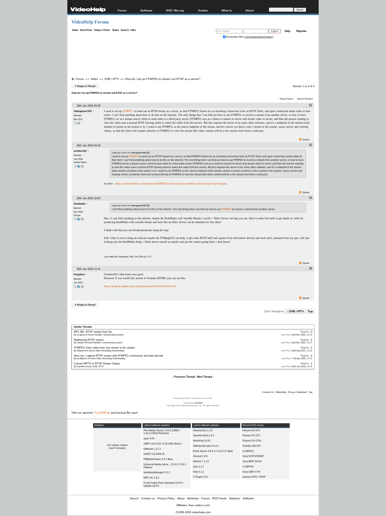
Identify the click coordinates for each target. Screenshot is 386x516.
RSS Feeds (219, 498)
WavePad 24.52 (201, 440)
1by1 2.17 (198, 466)
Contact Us (268, 392)
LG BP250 (248, 451)
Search (125, 30)
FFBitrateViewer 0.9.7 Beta (158, 459)
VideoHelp (280, 392)
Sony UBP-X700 (251, 471)
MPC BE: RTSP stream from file (93, 331)
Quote (306, 139)
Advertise (193, 498)
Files (133, 30)
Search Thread (304, 99)
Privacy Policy (166, 498)
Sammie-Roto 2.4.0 (203, 435)
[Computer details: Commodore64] (78, 287)
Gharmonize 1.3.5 (203, 430)
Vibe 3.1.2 (198, 471)
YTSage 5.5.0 (200, 476)
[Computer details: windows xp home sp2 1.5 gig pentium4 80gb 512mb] (78, 167)
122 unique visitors (117, 445)
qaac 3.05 (149, 438)
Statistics (234, 498)
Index (75, 30)
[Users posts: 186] (75, 219)
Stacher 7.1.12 (201, 461)
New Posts (86, 30)
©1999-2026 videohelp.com (193, 512)
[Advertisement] (193, 59)
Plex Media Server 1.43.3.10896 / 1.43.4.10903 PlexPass (162, 432)
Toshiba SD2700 (251, 446)
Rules (115, 30)
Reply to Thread (85, 86)
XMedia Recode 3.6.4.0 (206, 446)
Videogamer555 (83, 111)
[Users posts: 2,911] (75, 167)
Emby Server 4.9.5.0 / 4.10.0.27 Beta (213, 451)
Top (310, 311)
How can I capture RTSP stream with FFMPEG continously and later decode (118, 355)
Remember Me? (235, 37)
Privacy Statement (297, 392)
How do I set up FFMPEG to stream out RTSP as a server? (162, 79)
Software (146, 10)
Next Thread (204, 376)
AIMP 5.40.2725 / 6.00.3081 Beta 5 (163, 443)
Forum (122, 10)
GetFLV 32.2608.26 (154, 454)
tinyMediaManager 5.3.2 (157, 472)
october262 (80, 151)
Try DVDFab (102, 412)
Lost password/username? (258, 37)
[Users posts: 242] (75, 123)
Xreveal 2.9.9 (200, 456)
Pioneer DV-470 (251, 430)
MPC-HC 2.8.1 (151, 477)
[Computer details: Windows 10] (78, 219)
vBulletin (199, 403)
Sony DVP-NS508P (253, 456)
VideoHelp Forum (90, 21)
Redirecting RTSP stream (89, 339)
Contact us (148, 498)
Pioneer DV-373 (251, 435)
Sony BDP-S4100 (252, 461)
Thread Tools (285, 99)
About (181, 498)
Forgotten (79, 274)
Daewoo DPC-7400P (254, 476)
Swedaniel (79, 203)
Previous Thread (184, 376)
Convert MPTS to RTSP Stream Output (97, 363)
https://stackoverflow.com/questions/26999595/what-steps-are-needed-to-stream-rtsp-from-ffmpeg (171, 183)
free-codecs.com (199, 505)
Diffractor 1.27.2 (152, 449)
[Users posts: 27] (75, 287)
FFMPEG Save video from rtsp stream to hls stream (104, 347)
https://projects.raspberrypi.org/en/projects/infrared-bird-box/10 (140, 286)
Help (287, 31)
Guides (203, 10)
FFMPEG (127, 111)
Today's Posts (102, 30)
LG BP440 (248, 466)
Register (301, 31)
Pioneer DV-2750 (251, 440)
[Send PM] (78, 123)
